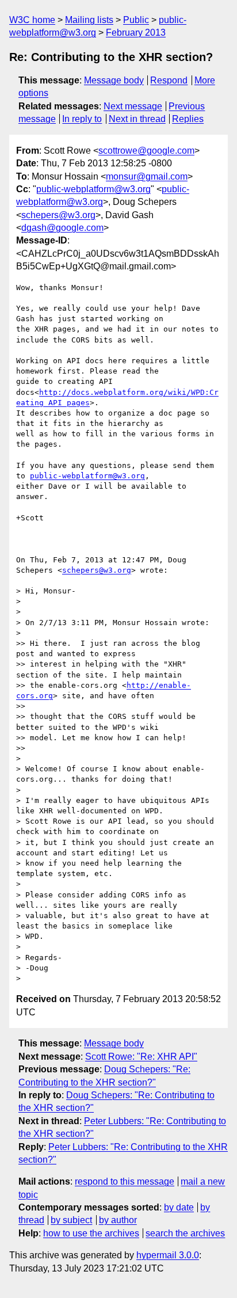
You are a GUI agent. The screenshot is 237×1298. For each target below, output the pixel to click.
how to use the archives (91, 1233)
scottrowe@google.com (146, 150)
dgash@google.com (62, 228)
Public (136, 20)
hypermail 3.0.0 (167, 1255)
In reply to (82, 119)
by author (118, 1220)
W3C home (32, 20)
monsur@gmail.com (147, 176)
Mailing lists (89, 20)
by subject (71, 1220)
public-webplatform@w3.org (93, 189)
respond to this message (124, 1181)
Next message (133, 106)
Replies (188, 119)
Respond (169, 80)
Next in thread (137, 119)
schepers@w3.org (58, 215)
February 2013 (136, 32)
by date (179, 1207)
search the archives (185, 1233)
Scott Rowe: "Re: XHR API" (141, 1056)
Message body (114, 80)
